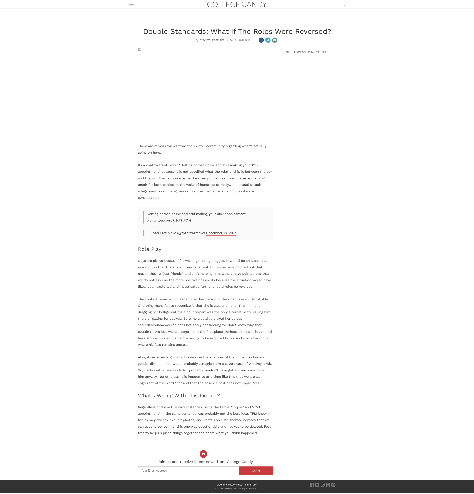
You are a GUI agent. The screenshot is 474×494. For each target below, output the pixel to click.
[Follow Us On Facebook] (312, 484)
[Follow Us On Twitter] (317, 484)
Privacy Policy (235, 484)
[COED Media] (151, 484)
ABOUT (289, 52)
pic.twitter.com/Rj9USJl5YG (169, 220)
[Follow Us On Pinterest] (333, 484)
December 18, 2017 (221, 233)
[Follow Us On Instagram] (322, 484)
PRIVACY (313, 52)
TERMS (323, 52)
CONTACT (301, 52)
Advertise (222, 484)
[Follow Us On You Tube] (328, 484)
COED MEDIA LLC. (228, 488)
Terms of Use (250, 484)
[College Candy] (237, 4)
